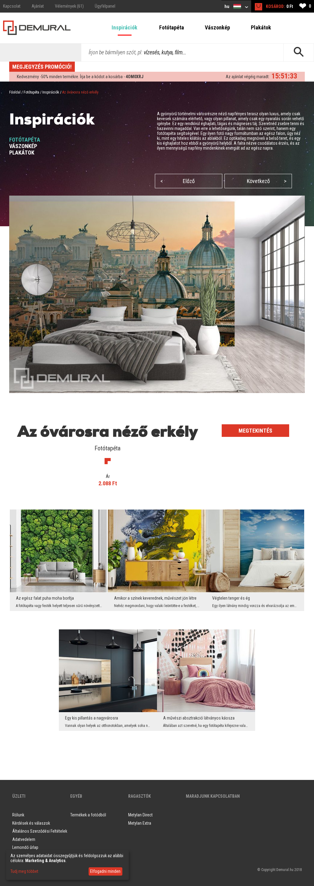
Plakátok (261, 27)
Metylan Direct (140, 814)
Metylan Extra (139, 823)
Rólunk (18, 814)
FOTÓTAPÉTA (24, 139)
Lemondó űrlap (25, 847)
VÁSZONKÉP (23, 146)
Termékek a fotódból (88, 814)
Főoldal (15, 92)
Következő (267, 181)
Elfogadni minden (105, 871)
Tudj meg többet (24, 871)
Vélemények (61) (69, 6)
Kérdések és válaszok (31, 823)
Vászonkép (217, 27)
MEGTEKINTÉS (255, 430)
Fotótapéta (171, 27)
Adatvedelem (23, 839)
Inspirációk (124, 27)
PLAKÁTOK (21, 152)
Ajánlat (38, 6)
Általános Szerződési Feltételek (39, 831)
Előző (177, 181)
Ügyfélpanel (105, 6)
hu (227, 6)
